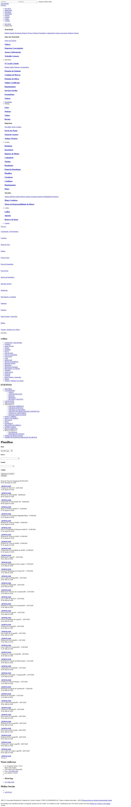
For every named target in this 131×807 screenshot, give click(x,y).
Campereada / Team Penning (13, 342)
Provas (11, 396)
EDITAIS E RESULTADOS (17, 415)
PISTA (7, 422)
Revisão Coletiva (15, 399)
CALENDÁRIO (10, 390)
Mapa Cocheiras (11, 200)
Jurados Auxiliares (31, 196)
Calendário (9, 158)
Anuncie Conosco (11, 135)
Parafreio (7, 375)
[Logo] (3, 226)
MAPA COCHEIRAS (11, 418)
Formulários (8, 14)
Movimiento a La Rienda (12, 368)
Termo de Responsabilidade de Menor (19, 204)
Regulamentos (10, 87)
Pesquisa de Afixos (12, 79)
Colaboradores (50, 33)
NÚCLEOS (8, 420)
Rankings (8, 146)
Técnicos (30, 33)
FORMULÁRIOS (10, 427)
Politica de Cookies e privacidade (100, 803)
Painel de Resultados (13, 169)
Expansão (8, 349)
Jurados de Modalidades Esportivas (47, 196)
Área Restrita (5, 3)
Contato (7, 223)
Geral (6, 358)
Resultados (9, 165)
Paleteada (7, 374)
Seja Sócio (8, 8)
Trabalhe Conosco (12, 56)
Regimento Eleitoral (21, 33)
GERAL (11, 392)
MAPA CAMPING (10, 416)
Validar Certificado (12, 83)
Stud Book (8, 12)
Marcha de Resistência (11, 362)
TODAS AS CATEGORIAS (17, 413)
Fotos (7, 108)
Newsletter (8, 127)
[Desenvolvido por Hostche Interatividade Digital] (96, 800)
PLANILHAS (12, 432)
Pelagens (17, 67)
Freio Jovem (8, 356)
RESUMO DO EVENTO (16, 434)
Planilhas (8, 173)
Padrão (12, 67)
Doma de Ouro (9, 346)
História (7, 33)
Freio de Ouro (9, 353)
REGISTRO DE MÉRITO (13, 425)
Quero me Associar (10, 40)
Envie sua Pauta (11, 131)
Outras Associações (61, 33)
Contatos (7, 21)
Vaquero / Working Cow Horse (14, 381)
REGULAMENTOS (11, 429)
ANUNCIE (8, 792)
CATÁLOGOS (9, 401)
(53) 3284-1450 (13, 771)
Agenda (8, 216)
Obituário (7, 370)
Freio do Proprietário (11, 355)
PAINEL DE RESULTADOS (14, 435)
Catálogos (8, 181)
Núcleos (76, 33)
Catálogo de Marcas (12, 75)
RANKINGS (9, 423)
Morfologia (8, 365)
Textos (14, 127)
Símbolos (70, 33)
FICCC (7, 351)
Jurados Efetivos (20, 196)
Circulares (9, 177)
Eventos (7, 17)
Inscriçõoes (9, 150)
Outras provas (9, 372)
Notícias (7, 15)
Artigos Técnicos (11, 138)
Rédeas (7, 379)
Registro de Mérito (12, 154)
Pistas (7, 189)
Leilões (7, 19)
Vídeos (7, 115)
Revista (7, 119)
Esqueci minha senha (45, 1)
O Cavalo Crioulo (12, 63)
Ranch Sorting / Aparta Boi (13, 377)
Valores (7, 44)
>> (6, 758)
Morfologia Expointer (11, 367)
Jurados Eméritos (10, 196)
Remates (12, 397)
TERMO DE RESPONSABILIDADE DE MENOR (21, 437)
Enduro (7, 348)
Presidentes (42, 33)
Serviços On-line (11, 90)
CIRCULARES (9, 403)
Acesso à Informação (13, 52)
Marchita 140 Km (10, 363)
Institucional (8, 10)
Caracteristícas (24, 67)
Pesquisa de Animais (13, 71)
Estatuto (12, 33)
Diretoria (36, 33)
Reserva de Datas (11, 220)
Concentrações (15, 394)
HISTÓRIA (8, 389)
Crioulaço (8, 344)
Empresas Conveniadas (14, 48)
